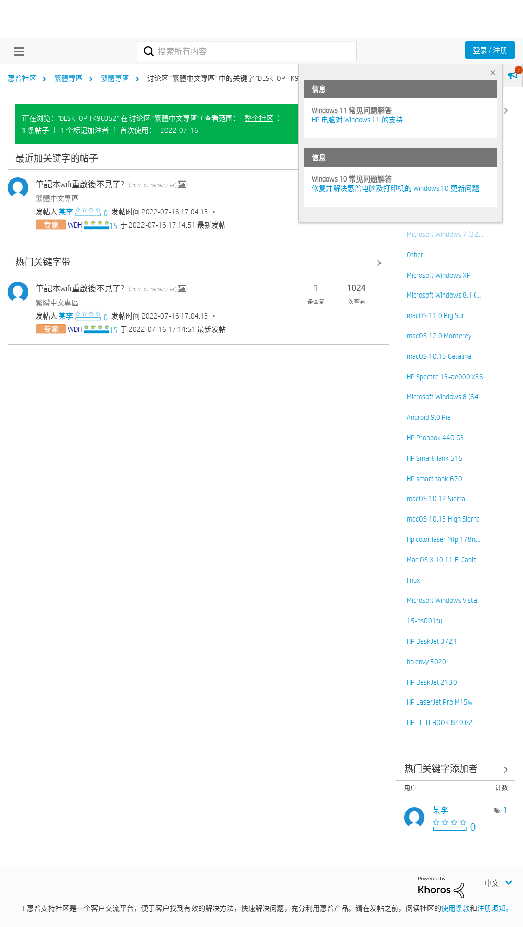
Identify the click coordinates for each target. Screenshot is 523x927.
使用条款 (455, 908)
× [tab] (493, 72)
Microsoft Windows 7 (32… (445, 234)
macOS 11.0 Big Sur (435, 315)
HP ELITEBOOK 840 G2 (440, 722)
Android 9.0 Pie (429, 417)
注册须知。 (495, 908)
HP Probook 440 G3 (435, 437)
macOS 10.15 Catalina (439, 356)
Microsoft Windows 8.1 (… (444, 295)
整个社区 (259, 118)
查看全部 (198, 158)
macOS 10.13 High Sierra (443, 519)
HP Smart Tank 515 (435, 458)
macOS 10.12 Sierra (436, 498)
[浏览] (16, 51)
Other (415, 254)
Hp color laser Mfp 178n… (443, 539)
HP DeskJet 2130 (432, 682)
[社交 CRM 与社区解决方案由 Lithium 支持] (441, 886)
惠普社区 (22, 78)
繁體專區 (68, 78)
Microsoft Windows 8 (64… (445, 396)
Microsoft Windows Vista (442, 600)
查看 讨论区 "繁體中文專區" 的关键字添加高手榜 (456, 769)
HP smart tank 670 (434, 478)
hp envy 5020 (426, 661)
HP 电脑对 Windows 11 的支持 (357, 119)
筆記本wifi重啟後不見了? (107, 184)
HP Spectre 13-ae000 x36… (447, 376)
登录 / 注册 (490, 50)
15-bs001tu (424, 620)
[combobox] (247, 51)
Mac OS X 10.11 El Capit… (444, 559)
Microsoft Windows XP (439, 275)
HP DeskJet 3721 (432, 641)
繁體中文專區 (57, 198)
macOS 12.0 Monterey (439, 336)
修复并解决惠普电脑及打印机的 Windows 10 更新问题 (395, 188)
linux (413, 580)
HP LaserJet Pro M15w (440, 702)
